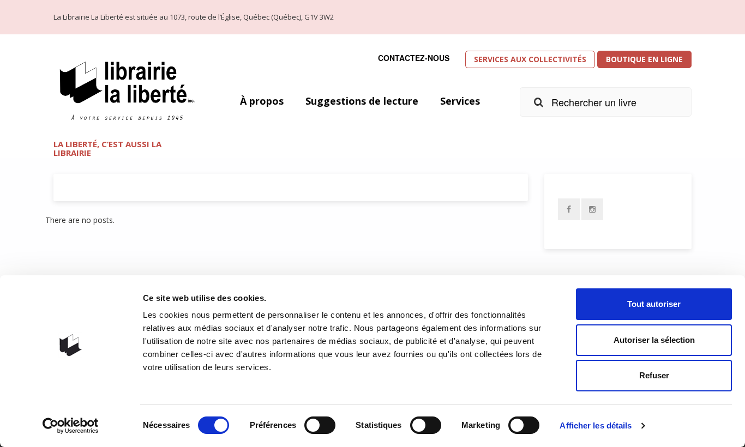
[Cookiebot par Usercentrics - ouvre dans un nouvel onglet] (70, 426)
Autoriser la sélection (654, 340)
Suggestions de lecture (361, 100)
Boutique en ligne (644, 59)
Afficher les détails (596, 425)
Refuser (654, 375)
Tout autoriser (654, 304)
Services (460, 100)
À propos (262, 100)
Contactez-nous (413, 57)
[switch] (319, 425)
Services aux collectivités (530, 59)
